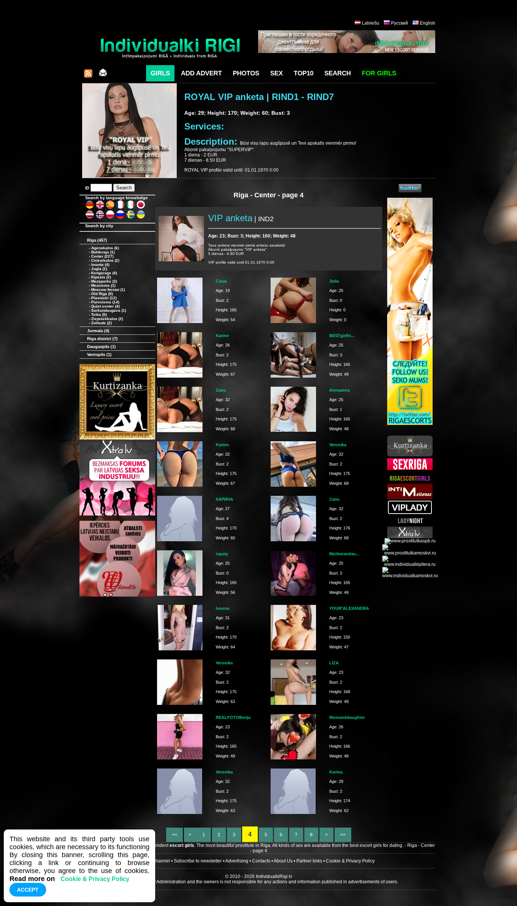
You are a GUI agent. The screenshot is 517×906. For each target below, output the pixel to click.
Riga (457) (97, 240)
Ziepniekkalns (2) (107, 319)
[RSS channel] (88, 75)
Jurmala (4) (98, 330)
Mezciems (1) (103, 285)
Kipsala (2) (101, 277)
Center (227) (102, 256)
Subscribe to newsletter (198, 861)
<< (174, 834)
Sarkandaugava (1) (108, 310)
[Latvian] (89, 217)
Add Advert (201, 73)
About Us (283, 861)
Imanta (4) (100, 264)
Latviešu (370, 23)
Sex (276, 73)
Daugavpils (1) (101, 346)
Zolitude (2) (101, 323)
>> (343, 834)
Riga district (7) (102, 338)
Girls (160, 73)
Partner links (309, 861)
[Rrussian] (120, 217)
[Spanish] (110, 207)
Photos (246, 73)
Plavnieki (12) (104, 298)
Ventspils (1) (99, 354)
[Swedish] (130, 217)
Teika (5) (99, 314)
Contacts (261, 861)
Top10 (303, 73)
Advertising (236, 861)
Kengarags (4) (104, 273)
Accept (28, 890)
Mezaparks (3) (104, 281)
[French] (120, 207)
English (427, 23)
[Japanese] (140, 207)
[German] (89, 207)
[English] (99, 207)
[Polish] (110, 217)
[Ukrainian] (140, 217)
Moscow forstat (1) (108, 289)
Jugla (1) (99, 269)
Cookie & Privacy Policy (350, 861)
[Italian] (130, 207)
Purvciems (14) (105, 302)
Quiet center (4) (105, 306)
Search (337, 73)
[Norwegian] (99, 217)
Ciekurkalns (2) (105, 260)
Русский (399, 23)
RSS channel (156, 861)
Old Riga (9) (102, 294)
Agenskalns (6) (105, 248)
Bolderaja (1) (103, 252)
